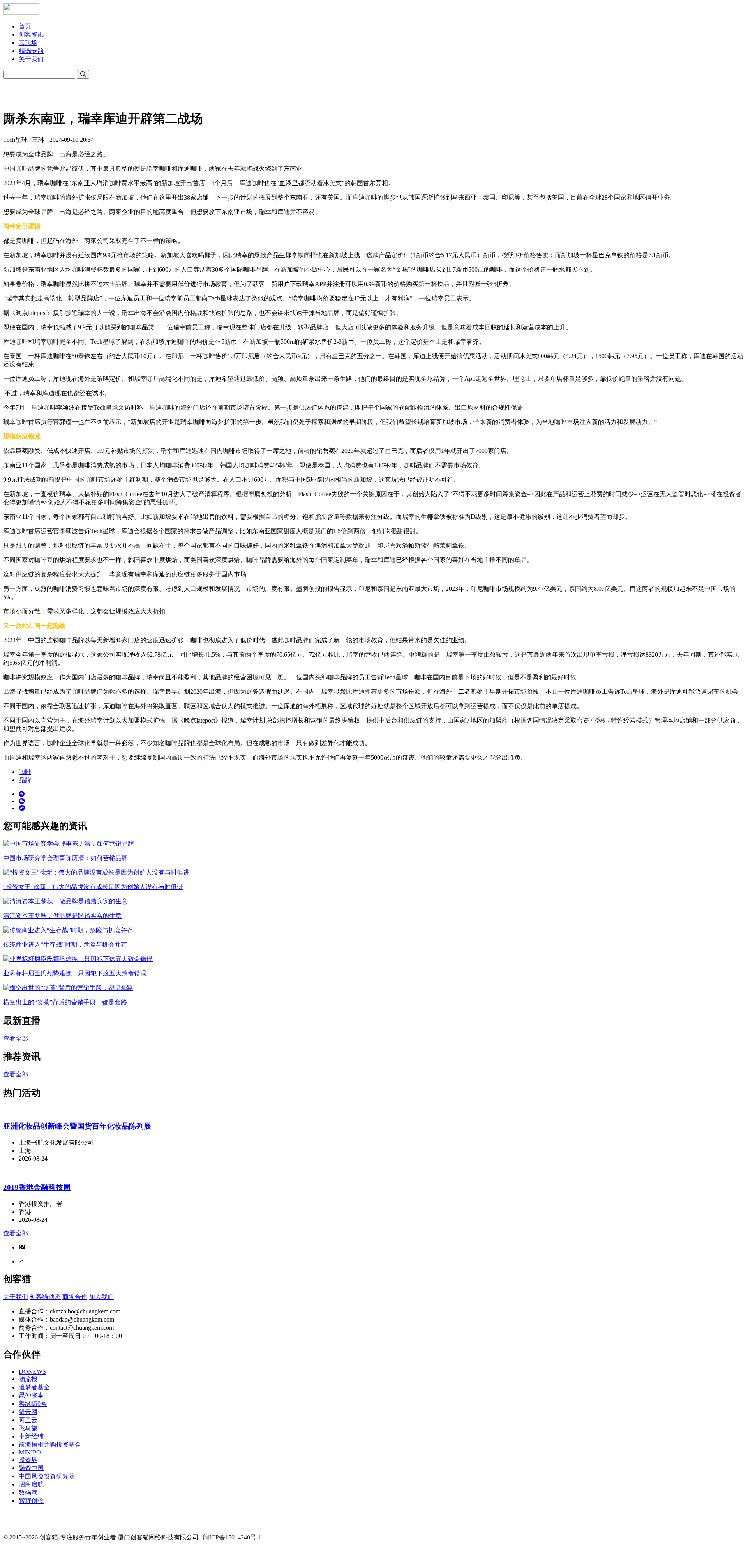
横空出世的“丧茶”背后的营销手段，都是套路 (65, 1002)
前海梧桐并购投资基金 (50, 1444)
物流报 (28, 1379)
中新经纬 (31, 1436)
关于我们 (31, 59)
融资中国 (31, 1468)
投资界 (28, 1459)
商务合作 (74, 1297)
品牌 (25, 780)
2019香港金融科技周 (37, 1187)
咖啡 (25, 772)
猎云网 (28, 1411)
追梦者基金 (34, 1387)
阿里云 (28, 1420)
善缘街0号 (33, 1403)
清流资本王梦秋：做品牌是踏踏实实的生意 (62, 915)
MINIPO (30, 1452)
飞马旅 (28, 1428)
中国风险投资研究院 (47, 1476)
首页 (25, 26)
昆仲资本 (31, 1395)
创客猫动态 (45, 1297)
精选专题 (31, 51)
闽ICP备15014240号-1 (232, 1537)
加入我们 (101, 1297)
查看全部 (15, 1038)
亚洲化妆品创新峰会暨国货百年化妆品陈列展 (77, 1126)
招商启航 (31, 1484)
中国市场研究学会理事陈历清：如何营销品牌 (65, 858)
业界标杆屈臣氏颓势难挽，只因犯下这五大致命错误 (74, 973)
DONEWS (32, 1371)
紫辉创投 (31, 1500)
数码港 (28, 1492)
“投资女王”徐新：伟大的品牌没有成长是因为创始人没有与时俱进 (93, 887)
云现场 (28, 42)
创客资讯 (31, 34)
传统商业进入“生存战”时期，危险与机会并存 (65, 944)
